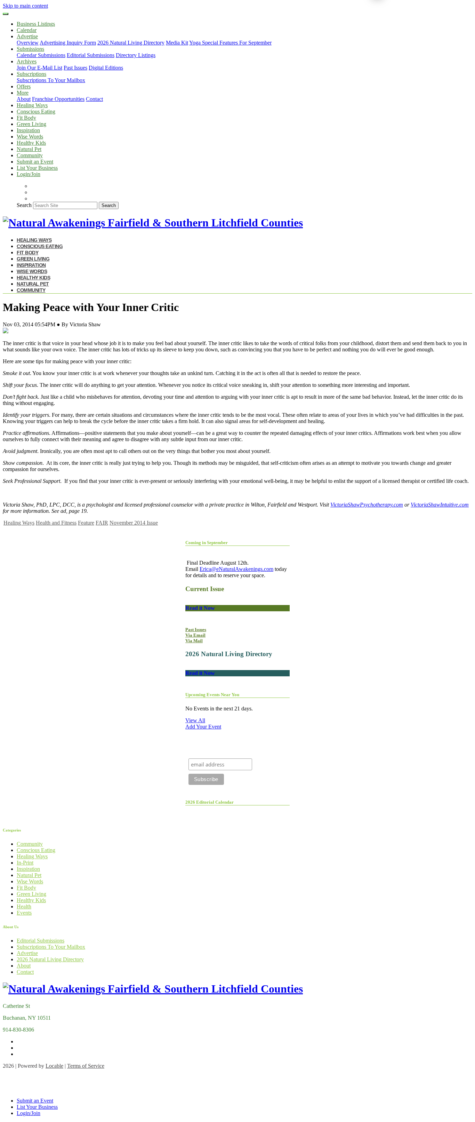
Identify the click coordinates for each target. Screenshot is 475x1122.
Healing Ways (32, 105)
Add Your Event (203, 727)
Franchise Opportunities (58, 99)
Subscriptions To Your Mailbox (51, 80)
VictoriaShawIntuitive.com (440, 505)
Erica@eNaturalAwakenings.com (236, 569)
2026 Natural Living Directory (130, 43)
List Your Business (37, 168)
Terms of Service (85, 1066)
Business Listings (36, 24)
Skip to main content (25, 6)
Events (24, 913)
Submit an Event (35, 162)
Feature (86, 523)
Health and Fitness (56, 523)
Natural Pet (29, 149)
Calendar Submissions (41, 55)
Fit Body (26, 118)
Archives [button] (27, 61)
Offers (24, 86)
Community (30, 155)
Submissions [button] (30, 49)
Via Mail (194, 640)
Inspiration (28, 130)
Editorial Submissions (90, 55)
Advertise (27, 953)
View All (195, 720)
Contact (94, 99)
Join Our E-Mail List (39, 68)
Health (24, 906)
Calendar (27, 30)
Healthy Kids (31, 143)
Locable (54, 1066)
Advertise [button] (27, 36)
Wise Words (30, 137)
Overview (28, 43)
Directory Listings (135, 55)
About (24, 99)
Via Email (195, 635)
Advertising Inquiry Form (68, 43)
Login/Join (28, 174)
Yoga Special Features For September (230, 43)
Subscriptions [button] (31, 74)
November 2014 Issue (134, 523)
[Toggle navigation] (5, 14)
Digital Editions (106, 68)
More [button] (23, 93)
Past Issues (75, 68)
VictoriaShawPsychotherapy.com (366, 505)
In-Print (25, 863)
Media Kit (177, 43)
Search (24, 205)
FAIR (102, 523)
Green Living (31, 124)
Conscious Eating (36, 111)
